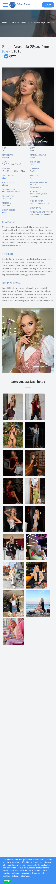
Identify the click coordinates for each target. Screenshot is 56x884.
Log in (48, 4)
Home (4, 22)
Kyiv (6, 51)
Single (32, 157)
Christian (6, 205)
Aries (4, 212)
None (32, 164)
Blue (4, 178)
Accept (7, 880)
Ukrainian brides (19, 22)
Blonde (5, 185)
